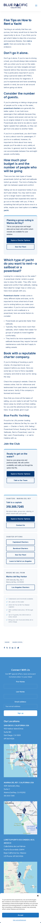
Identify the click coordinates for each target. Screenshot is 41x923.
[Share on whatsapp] (15, 647)
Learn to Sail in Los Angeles (20, 561)
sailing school (17, 642)
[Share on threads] (10, 647)
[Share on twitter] (7, 647)
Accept (20, 915)
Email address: (20, 702)
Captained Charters (20, 542)
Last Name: (20, 692)
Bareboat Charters (20, 548)
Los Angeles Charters (20, 587)
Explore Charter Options (20, 240)
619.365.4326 (9, 738)
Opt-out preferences (19, 920)
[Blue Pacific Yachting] (16, 5)
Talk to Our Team (20, 480)
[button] (38, 896)
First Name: (20, 682)
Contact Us (20, 525)
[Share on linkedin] (12, 647)
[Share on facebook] (4, 647)
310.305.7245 (15, 506)
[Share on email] (18, 647)
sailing (7, 642)
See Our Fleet (20, 247)
